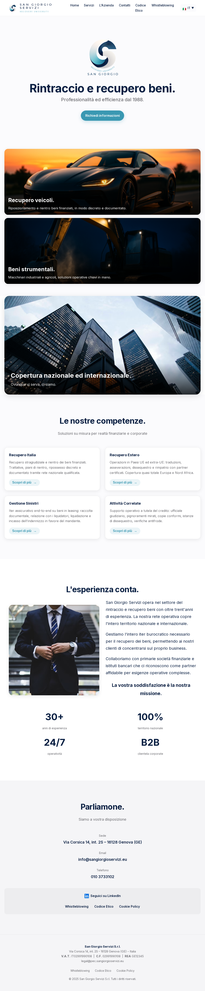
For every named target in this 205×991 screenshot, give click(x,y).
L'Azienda (106, 5)
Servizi (89, 5)
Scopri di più (24, 482)
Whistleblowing (163, 5)
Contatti (124, 5)
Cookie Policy (129, 906)
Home (74, 5)
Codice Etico (104, 906)
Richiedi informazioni (102, 116)
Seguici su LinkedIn (105, 896)
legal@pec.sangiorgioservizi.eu (102, 961)
